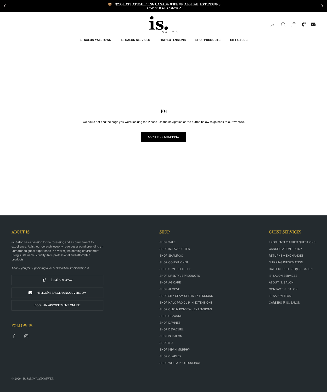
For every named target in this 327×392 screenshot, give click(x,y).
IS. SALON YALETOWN (95, 40)
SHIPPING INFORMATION (286, 262)
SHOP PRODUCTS (207, 40)
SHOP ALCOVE (169, 289)
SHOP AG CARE (170, 282)
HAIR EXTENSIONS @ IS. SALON (291, 269)
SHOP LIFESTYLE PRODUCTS (179, 275)
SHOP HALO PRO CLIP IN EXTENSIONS (186, 302)
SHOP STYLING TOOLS (175, 269)
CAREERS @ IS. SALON (284, 302)
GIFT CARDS (239, 40)
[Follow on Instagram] (26, 336)
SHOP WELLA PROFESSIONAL (180, 363)
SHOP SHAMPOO (171, 255)
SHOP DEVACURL (171, 329)
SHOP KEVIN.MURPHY (174, 349)
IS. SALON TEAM (280, 296)
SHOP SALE (167, 242)
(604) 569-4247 (62, 280)
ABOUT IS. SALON (281, 282)
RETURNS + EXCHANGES (286, 255)
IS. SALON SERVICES (135, 40)
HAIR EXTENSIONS (173, 40)
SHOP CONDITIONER (173, 262)
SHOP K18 (166, 343)
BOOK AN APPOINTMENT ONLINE (57, 305)
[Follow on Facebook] (13, 336)
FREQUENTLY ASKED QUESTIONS (292, 242)
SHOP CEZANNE (170, 316)
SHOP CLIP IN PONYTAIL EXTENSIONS (185, 309)
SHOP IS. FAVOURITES (174, 249)
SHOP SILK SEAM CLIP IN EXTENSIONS (186, 296)
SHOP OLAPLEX (170, 356)
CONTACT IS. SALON (283, 289)
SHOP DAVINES (169, 322)
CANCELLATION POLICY (285, 249)
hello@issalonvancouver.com (61, 292)
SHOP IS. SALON (170, 336)
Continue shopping (163, 136)
